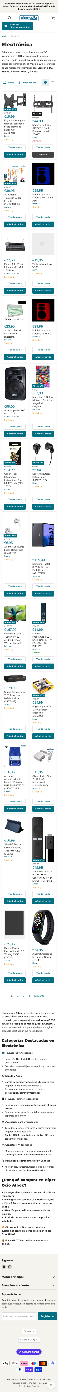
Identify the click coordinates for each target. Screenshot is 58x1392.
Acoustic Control (11, 273)
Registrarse (47, 1316)
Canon (7, 489)
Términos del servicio (16, 1379)
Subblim (7, 340)
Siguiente (39, 995)
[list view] (52, 82)
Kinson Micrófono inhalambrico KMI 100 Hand (13, 267)
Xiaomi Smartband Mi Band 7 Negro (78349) (42, 957)
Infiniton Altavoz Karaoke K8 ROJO (42, 332)
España (27, 1339)
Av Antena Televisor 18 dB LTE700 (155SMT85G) (12, 199)
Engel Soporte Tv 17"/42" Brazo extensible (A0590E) (41, 711)
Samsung (36, 576)
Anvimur (8, 207)
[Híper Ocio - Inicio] (29, 18)
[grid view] (45, 82)
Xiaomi (7, 556)
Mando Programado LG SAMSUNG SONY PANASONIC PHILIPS (42, 640)
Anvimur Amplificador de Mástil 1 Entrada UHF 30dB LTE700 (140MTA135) (14, 782)
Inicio (4, 36)
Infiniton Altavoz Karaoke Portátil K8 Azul (42, 197)
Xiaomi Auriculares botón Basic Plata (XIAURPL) (14, 550)
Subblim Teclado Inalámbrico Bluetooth (13, 333)
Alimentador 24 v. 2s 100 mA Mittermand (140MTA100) (42, 780)
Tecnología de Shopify (29, 1386)
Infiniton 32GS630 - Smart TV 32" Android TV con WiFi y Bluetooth (14, 638)
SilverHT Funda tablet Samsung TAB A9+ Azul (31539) (12, 849)
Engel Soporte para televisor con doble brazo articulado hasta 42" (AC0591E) (14, 127)
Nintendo (36, 409)
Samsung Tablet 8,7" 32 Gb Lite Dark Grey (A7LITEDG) (41, 568)
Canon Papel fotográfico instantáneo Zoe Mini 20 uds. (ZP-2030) (13, 480)
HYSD (35, 270)
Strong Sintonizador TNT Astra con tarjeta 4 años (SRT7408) (14, 696)
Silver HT (8, 856)
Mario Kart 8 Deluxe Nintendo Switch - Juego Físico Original (43, 402)
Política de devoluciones (40, 1379)
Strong (7, 704)
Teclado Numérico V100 (42, 266)
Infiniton (36, 203)
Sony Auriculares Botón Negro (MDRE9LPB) (41, 477)
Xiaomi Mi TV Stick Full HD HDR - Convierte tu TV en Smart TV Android (42, 876)
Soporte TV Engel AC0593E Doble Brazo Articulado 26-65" (41, 129)
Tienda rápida (15, 147)
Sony (34, 483)
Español (27, 1331)
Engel (6, 136)
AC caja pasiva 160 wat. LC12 (14, 412)
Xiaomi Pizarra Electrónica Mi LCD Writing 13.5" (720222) (14, 953)
